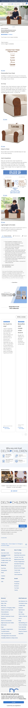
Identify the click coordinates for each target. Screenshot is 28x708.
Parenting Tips (17, 553)
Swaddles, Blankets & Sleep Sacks (9, 638)
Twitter (16, 590)
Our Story (3, 568)
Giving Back (4, 570)
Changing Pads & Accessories (8, 635)
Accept (13, 702)
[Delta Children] (14, 502)
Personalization (5, 612)
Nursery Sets (4, 601)
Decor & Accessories (6, 620)
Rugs (2, 627)
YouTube (16, 588)
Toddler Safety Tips (6, 560)
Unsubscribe (4, 537)
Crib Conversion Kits (6, 633)
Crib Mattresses (5, 614)
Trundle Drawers (5, 631)
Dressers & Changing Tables (8, 607)
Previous (23, 434)
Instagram (16, 581)
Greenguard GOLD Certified (5, 555)
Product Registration (19, 561)
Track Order (17, 570)
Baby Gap (3, 605)
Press (2, 572)
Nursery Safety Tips (6, 558)
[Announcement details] (26, 545)
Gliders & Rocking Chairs (7, 610)
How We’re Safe (5, 553)
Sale (2, 581)
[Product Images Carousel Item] (14, 16)
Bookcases (3, 625)
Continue (22, 526)
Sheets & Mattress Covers (7, 616)
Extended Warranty (19, 563)
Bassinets (3, 618)
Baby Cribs (3, 603)
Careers (3, 576)
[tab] (6, 236)
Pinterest (16, 586)
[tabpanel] (14, 16)
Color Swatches (18, 574)
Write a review (21, 317)
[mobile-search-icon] (23, 4)
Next (26, 434)
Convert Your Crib (18, 557)
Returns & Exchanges (19, 568)
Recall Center (4, 562)
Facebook (16, 583)
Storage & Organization (7, 629)
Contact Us (17, 572)
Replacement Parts (19, 559)
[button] (4, 34)
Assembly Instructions (19, 555)
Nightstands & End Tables (7, 622)
